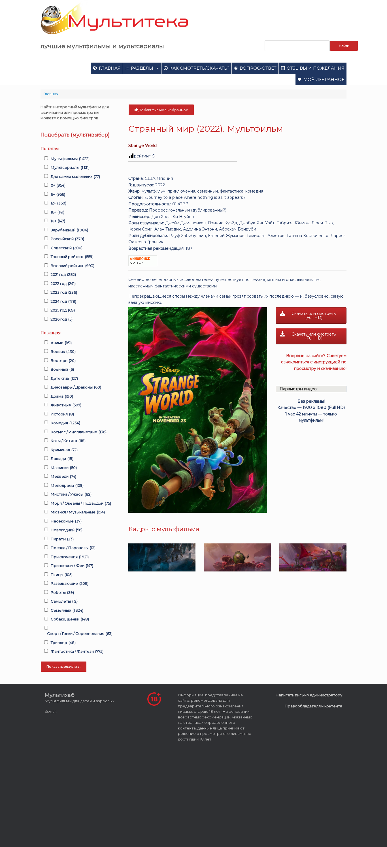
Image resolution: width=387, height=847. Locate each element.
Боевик (63, 351)
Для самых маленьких (75, 176)
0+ (58, 185)
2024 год (63, 301)
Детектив (64, 378)
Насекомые (66, 521)
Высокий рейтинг (72, 265)
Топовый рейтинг (72, 256)
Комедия (65, 423)
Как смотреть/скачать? (199, 68)
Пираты (62, 539)
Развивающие (69, 583)
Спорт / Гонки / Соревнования (79, 633)
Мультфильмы (70, 158)
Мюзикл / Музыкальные (78, 512)
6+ (58, 194)
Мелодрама (67, 485)
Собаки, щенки (70, 619)
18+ (58, 221)
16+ (57, 212)
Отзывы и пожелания (316, 68)
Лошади (62, 458)
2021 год (63, 274)
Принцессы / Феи (72, 565)
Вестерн (63, 360)
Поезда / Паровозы (73, 547)
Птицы (62, 574)
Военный (62, 369)
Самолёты (64, 601)
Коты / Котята (68, 440)
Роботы (62, 592)
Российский (67, 238)
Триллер (63, 642)
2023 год (64, 292)
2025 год (63, 310)
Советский (66, 248)
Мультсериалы (70, 167)
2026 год (62, 319)
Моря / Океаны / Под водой (81, 503)
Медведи (63, 476)
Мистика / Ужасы (71, 494)
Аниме (61, 342)
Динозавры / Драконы (76, 387)
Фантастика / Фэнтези (77, 651)
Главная (110, 68)
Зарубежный (69, 230)
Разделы (142, 68)
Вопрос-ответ (258, 68)
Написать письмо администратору (309, 695)
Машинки (64, 467)
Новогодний (66, 530)
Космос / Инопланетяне (79, 432)
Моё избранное (324, 79)
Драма (62, 396)
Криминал (64, 449)
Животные (66, 405)
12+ (58, 203)
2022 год (63, 283)
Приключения (70, 556)
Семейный (67, 610)
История (62, 414)
